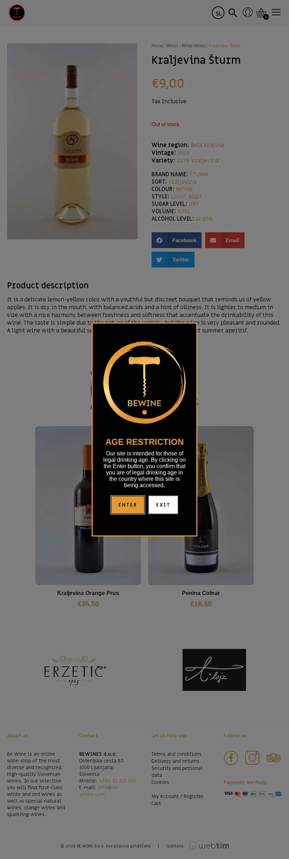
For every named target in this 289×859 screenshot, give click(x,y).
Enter (127, 505)
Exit (163, 505)
